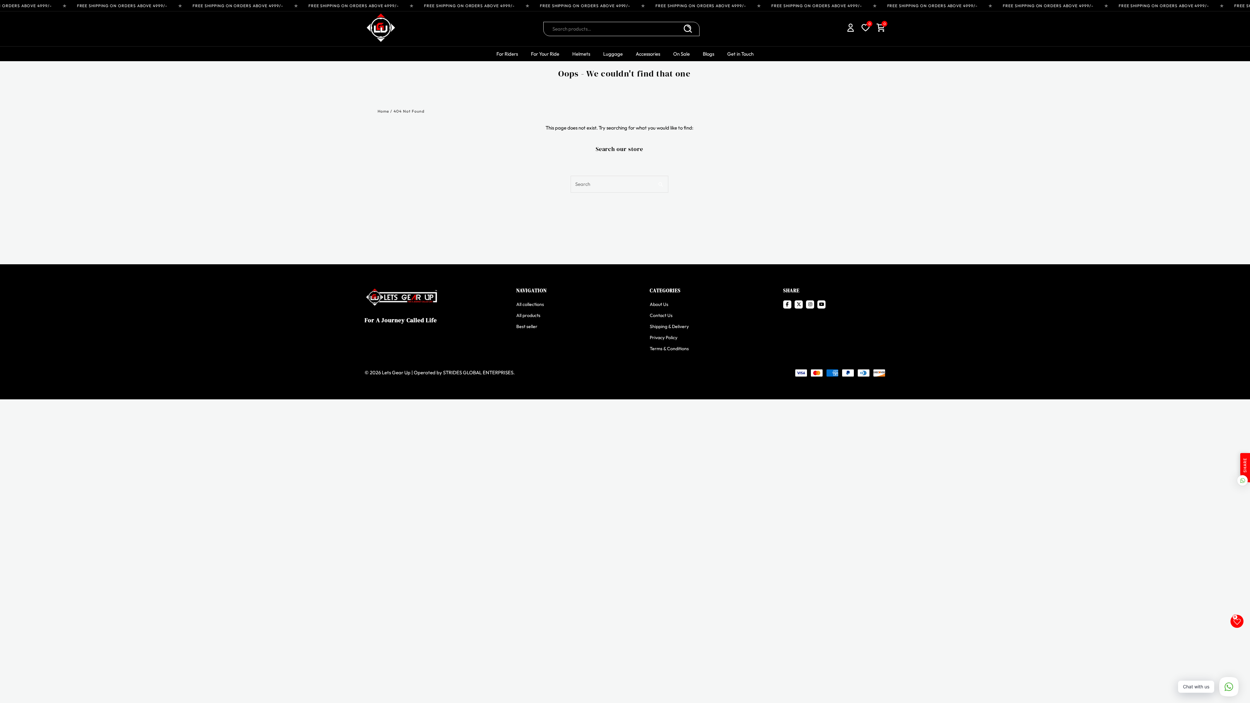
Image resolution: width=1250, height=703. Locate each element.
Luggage (613, 54)
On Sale (681, 54)
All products (528, 315)
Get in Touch (740, 54)
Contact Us (661, 315)
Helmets (581, 54)
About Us (659, 304)
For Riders (507, 54)
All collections (530, 304)
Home (383, 111)
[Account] (850, 29)
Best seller (526, 326)
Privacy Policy (663, 337)
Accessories (648, 54)
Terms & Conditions (669, 349)
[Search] (687, 29)
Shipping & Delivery (669, 326)
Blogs (708, 54)
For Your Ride (545, 54)
